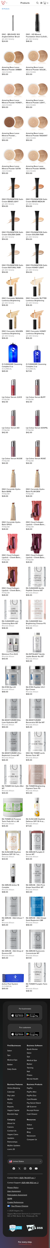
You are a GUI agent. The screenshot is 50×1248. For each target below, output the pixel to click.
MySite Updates (13, 1145)
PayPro (29, 1088)
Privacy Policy (12, 1187)
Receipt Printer (33, 1110)
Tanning (30, 1068)
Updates (10, 1138)
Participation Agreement (17, 1195)
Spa (8, 1055)
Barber (10, 1064)
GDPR (9, 1199)
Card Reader (32, 1099)
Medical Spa (12, 1060)
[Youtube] (36, 1169)
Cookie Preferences (15, 1202)
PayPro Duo (31, 1095)
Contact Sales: (21, 1178)
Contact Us (11, 1131)
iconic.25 (11, 1149)
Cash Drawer (32, 1114)
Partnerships (12, 1142)
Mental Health (32, 1079)
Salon (9, 1051)
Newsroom (31, 1136)
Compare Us (32, 1139)
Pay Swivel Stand (34, 1103)
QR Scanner (32, 1107)
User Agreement (14, 1191)
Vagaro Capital (13, 1110)
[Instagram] (25, 1169)
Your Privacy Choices (19, 1206)
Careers (10, 1127)
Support (30, 1128)
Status (29, 1125)
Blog (29, 1132)
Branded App (12, 1114)
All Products (5, 9)
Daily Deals (11, 1069)
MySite (10, 1099)
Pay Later (11, 1095)
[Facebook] (14, 1169)
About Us (11, 1123)
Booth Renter (32, 1049)
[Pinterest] (30, 1169)
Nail (28, 1071)
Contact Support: (22, 1183)
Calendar (11, 1092)
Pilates (29, 1075)
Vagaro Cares (12, 1134)
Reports (10, 1107)
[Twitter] (19, 1169)
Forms (9, 1103)
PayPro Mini (31, 1092)
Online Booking (13, 1088)
